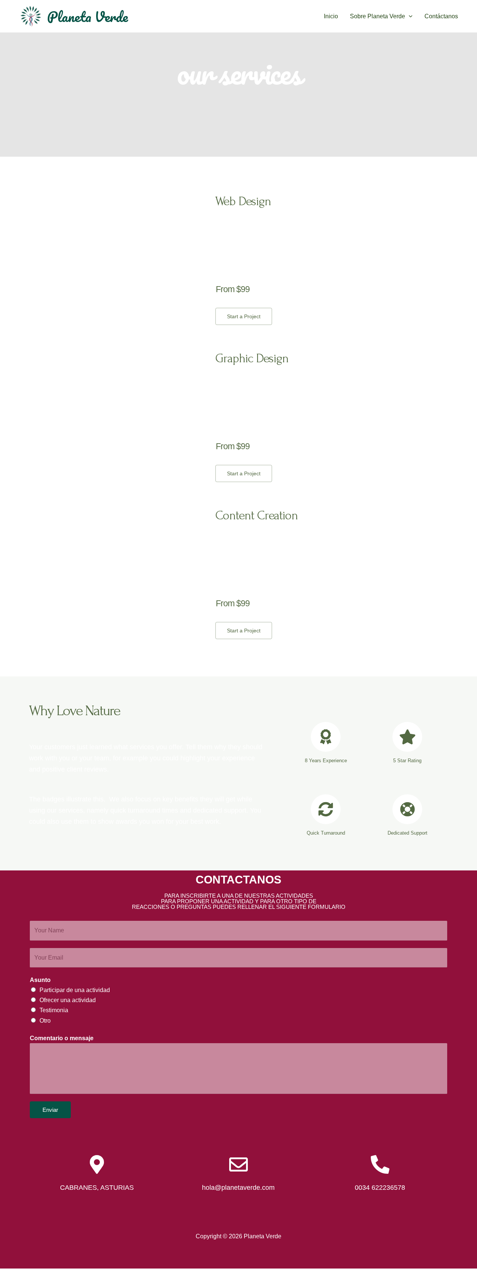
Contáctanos (441, 16)
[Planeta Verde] (30, 16)
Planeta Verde (87, 16)
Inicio (331, 16)
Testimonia (54, 1010)
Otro (45, 1020)
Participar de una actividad (75, 990)
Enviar (50, 1110)
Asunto (40, 980)
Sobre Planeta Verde (377, 16)
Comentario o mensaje (62, 1038)
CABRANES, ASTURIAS (97, 1187)
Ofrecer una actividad (68, 1000)
